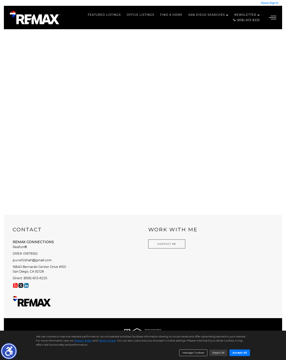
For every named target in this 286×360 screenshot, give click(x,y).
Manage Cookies (193, 352)
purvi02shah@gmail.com (32, 260)
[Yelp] (15, 285)
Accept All (239, 352)
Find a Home (171, 15)
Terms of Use (107, 340)
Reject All (218, 352)
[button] (8, 351)
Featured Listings (104, 15)
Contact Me (166, 243)
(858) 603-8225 (248, 20)
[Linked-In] (26, 285)
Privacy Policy (83, 340)
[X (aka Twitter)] (20, 285)
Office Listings (140, 15)
